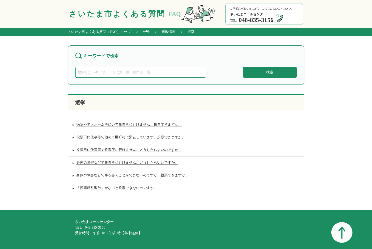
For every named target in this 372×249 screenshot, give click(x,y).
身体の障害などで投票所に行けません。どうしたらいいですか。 (127, 162)
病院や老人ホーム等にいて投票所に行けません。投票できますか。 (129, 124)
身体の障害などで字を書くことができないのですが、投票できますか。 (132, 175)
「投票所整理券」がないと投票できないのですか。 (116, 188)
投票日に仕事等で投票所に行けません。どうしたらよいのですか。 (129, 150)
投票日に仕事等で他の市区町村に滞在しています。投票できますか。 (130, 137)
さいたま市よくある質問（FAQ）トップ (99, 32)
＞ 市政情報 (163, 32)
